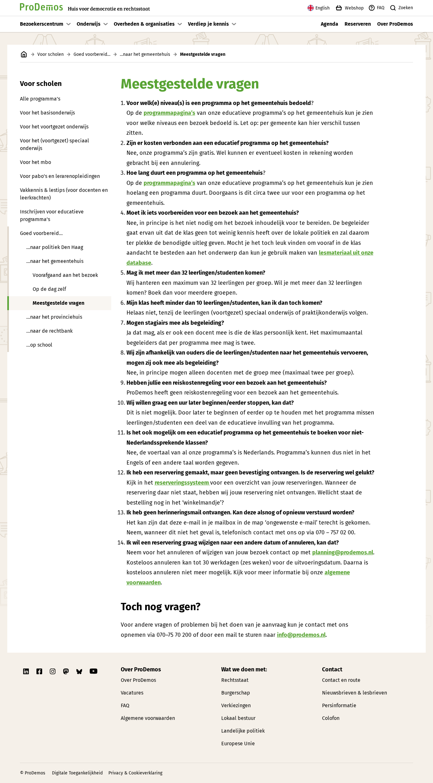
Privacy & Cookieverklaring (135, 773)
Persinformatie (339, 705)
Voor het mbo (35, 162)
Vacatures (132, 693)
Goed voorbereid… (92, 54)
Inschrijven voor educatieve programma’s (52, 215)
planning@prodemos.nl (342, 552)
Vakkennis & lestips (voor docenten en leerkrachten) (64, 194)
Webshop (354, 8)
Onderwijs (88, 24)
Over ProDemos (395, 24)
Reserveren (358, 24)
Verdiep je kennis (208, 24)
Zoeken (405, 7)
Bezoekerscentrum (41, 24)
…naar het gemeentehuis (145, 54)
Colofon (330, 718)
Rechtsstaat (235, 680)
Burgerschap (235, 693)
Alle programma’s (40, 99)
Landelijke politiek (243, 731)
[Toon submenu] (68, 24)
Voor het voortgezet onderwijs (54, 127)
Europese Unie (238, 744)
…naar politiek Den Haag (54, 247)
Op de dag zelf (49, 289)
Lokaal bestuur (238, 718)
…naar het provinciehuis (54, 317)
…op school (39, 345)
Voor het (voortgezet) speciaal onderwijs (54, 144)
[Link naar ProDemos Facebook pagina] (40, 671)
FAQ (381, 7)
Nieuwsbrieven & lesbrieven (354, 693)
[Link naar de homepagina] (24, 54)
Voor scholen (50, 54)
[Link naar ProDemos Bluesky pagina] (80, 671)
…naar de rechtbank (49, 331)
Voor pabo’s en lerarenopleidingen (60, 176)
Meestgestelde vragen (58, 303)
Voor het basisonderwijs (47, 113)
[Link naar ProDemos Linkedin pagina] (26, 671)
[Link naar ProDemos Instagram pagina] (53, 671)
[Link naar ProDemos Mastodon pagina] (66, 671)
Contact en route (341, 680)
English (322, 8)
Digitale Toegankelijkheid (77, 773)
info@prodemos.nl (301, 634)
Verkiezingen (236, 705)
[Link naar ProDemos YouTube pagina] (93, 671)
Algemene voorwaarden (148, 718)
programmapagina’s (169, 112)
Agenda (329, 24)
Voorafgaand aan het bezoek (65, 275)
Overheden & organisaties (144, 24)
